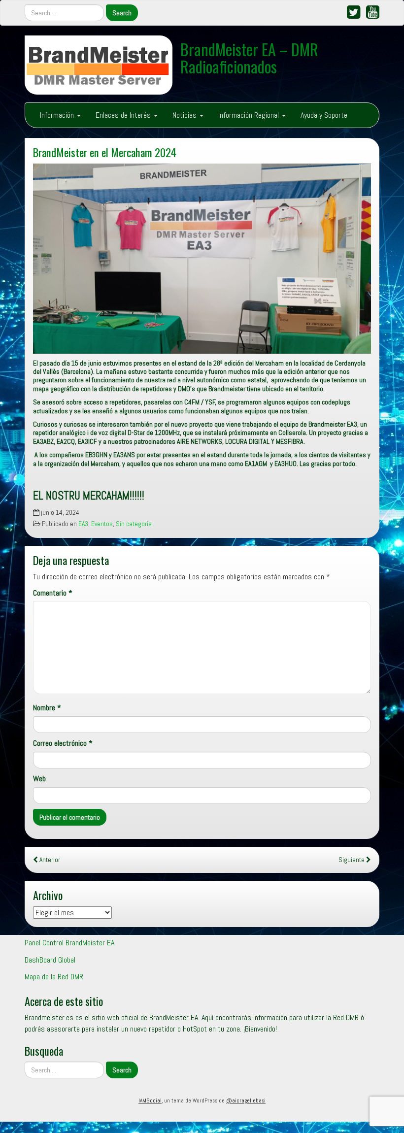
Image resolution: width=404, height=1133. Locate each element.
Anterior (49, 860)
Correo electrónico (63, 743)
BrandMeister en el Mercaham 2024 (104, 152)
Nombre (47, 707)
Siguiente (352, 860)
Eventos (102, 524)
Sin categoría (134, 524)
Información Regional (249, 115)
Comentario (52, 593)
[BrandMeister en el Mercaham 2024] (202, 259)
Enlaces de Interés (124, 115)
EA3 (83, 524)
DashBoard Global (50, 960)
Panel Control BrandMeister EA (69, 942)
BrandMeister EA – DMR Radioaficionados (249, 57)
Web (39, 778)
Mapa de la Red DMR (54, 976)
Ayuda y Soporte (324, 115)
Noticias (185, 115)
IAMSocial (150, 1100)
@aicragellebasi (246, 1100)
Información (58, 115)
